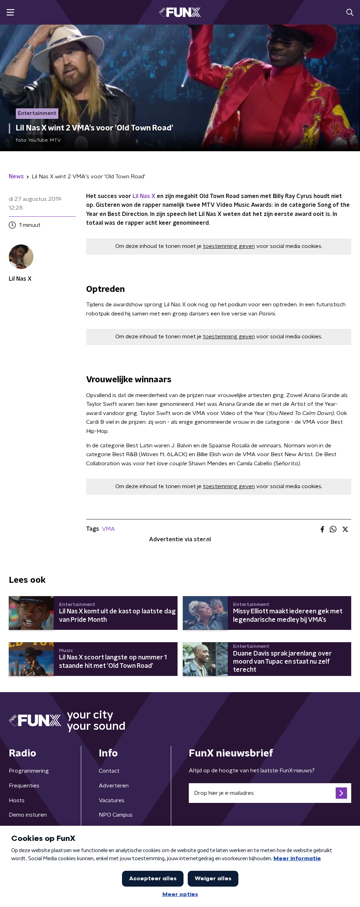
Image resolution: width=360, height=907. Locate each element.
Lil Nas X (144, 196)
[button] (10, 12)
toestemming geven (229, 246)
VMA (108, 529)
